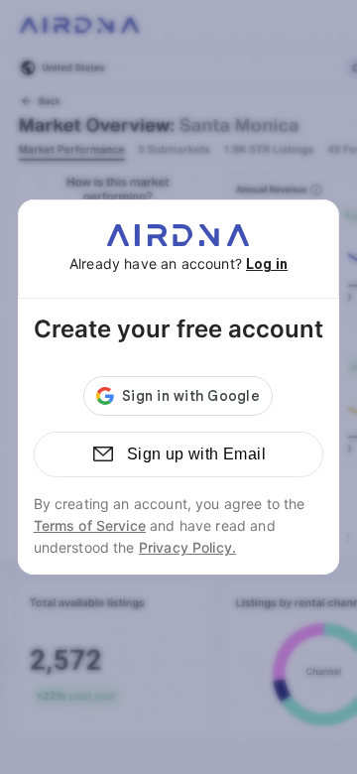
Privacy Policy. (187, 547)
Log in (267, 264)
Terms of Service (90, 525)
